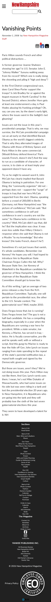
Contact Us (25, 520)
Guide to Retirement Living (25, 460)
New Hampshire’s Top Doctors (25, 474)
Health (25, 467)
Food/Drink (25, 430)
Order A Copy (25, 503)
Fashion (25, 489)
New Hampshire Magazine (25, 4)
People (25, 448)
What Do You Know (25, 444)
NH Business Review (25, 547)
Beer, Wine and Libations (26, 436)
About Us (25, 525)
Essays (25, 456)
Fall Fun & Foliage (25, 495)
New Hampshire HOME (25, 549)
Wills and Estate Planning (25, 458)
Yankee (25, 556)
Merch (25, 507)
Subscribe (25, 538)
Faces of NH (25, 462)
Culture (25, 481)
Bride (25, 512)
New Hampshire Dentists (25, 476)
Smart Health (25, 479)
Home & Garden (25, 491)
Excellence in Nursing (25, 472)
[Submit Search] (39, 12)
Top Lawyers (25, 464)
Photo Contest (25, 454)
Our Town (25, 441)
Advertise (25, 522)
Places (25, 438)
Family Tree (25, 560)
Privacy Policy (11, 583)
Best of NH (26, 428)
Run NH (25, 470)
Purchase (25, 499)
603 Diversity (25, 509)
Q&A (25, 451)
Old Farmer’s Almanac (25, 558)
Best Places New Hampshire (25, 446)
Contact (25, 497)
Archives (25, 527)
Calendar (25, 493)
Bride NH (25, 551)
